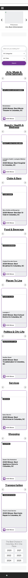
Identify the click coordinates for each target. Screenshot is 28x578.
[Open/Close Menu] (2, 8)
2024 (9, 560)
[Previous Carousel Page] (2, 20)
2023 (19, 555)
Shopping (14, 434)
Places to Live (14, 280)
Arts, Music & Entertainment (14, 73)
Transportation (14, 485)
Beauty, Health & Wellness (14, 126)
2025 (19, 560)
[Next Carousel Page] (26, 20)
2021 (19, 550)
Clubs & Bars (14, 178)
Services (14, 382)
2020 (9, 550)
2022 (9, 555)
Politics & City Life (14, 331)
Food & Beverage (14, 229)
